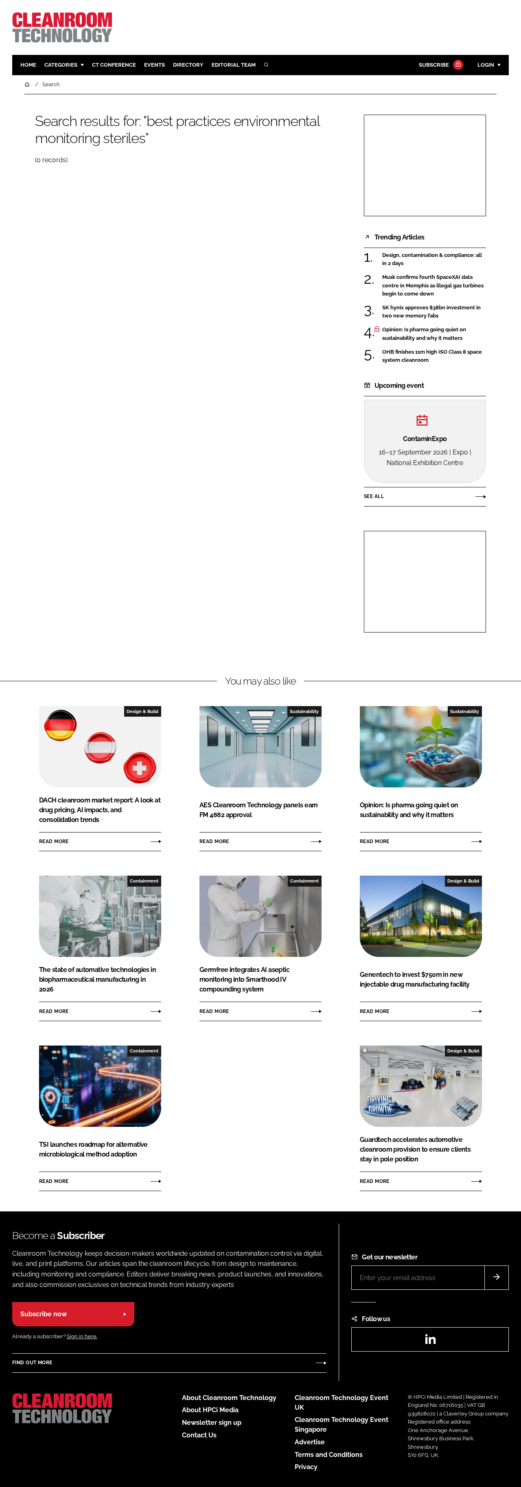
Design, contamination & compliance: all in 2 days (432, 259)
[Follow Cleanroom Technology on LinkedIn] (430, 1342)
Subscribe (434, 65)
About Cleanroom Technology (229, 1398)
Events (154, 65)
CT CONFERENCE (114, 65)
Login (485, 65)
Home (28, 65)
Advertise (310, 1442)
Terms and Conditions (329, 1455)
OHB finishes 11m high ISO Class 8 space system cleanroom (432, 356)
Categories (60, 65)
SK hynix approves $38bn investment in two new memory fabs (431, 312)
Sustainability (304, 711)
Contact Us (199, 1435)
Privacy (306, 1467)
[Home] (27, 84)
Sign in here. (82, 1336)
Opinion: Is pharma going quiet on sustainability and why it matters (424, 334)
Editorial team (234, 65)
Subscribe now (43, 1314)
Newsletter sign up (211, 1422)
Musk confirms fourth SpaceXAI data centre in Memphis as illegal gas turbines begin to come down (433, 285)
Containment (144, 880)
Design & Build (142, 711)
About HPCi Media (210, 1410)
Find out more (32, 1362)
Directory (188, 65)
